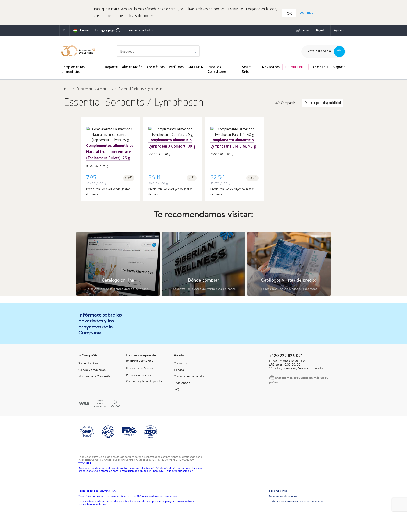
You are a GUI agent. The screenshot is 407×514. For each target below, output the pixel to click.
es (64, 30)
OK (289, 13)
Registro (321, 30)
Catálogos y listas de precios (144, 381)
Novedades (271, 67)
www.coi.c (84, 463)
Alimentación (132, 67)
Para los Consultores (217, 69)
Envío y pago (182, 383)
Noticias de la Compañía (94, 376)
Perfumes (176, 67)
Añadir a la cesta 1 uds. (110, 151)
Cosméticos (156, 67)
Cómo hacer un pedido (189, 376)
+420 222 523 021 (285, 355)
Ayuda (338, 30)
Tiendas (179, 370)
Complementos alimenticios (73, 69)
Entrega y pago (105, 30)
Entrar (305, 30)
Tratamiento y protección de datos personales (296, 501)
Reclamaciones (278, 490)
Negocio (339, 67)
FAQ (176, 389)
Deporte (111, 67)
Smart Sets (247, 69)
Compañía (321, 67)
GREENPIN (196, 67)
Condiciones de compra (283, 495)
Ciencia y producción (91, 370)
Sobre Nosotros (88, 363)
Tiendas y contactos (140, 30)
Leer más (306, 13)
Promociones (295, 67)
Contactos (180, 363)
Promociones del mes (139, 375)
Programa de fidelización (142, 368)
